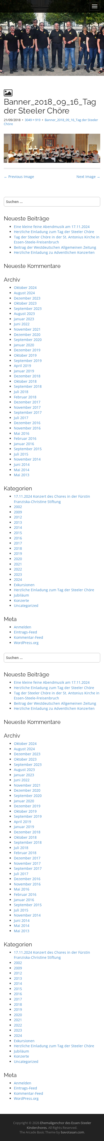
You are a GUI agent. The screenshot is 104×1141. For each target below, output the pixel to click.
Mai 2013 (21, 474)
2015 (18, 532)
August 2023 (24, 313)
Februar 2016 (25, 438)
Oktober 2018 (25, 381)
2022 (18, 569)
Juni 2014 (22, 464)
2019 (18, 553)
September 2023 (28, 308)
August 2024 (24, 292)
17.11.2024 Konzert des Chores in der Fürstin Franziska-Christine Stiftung (52, 499)
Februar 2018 (25, 397)
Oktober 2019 (25, 355)
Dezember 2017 (27, 402)
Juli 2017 (21, 417)
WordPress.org (26, 642)
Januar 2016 (24, 443)
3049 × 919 (32, 120)
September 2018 (28, 386)
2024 (18, 579)
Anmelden (22, 627)
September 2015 (28, 448)
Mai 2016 (21, 433)
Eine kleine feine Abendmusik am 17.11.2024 (52, 226)
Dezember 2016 (27, 422)
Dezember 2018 (27, 376)
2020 (18, 558)
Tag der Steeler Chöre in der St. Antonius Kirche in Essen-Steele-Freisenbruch (56, 240)
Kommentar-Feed (28, 637)
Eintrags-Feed (25, 632)
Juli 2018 (21, 391)
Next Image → (88, 176)
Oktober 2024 (25, 287)
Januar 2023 (24, 318)
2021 (18, 564)
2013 (18, 522)
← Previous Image (19, 176)
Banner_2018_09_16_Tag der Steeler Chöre (51, 122)
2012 (18, 517)
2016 (18, 538)
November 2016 (27, 428)
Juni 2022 (22, 324)
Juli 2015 (21, 454)
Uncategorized (26, 605)
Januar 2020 (24, 345)
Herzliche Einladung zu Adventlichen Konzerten (54, 252)
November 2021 (27, 329)
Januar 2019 (24, 371)
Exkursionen (24, 584)
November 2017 (27, 407)
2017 (18, 543)
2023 (18, 574)
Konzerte (21, 600)
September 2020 (28, 339)
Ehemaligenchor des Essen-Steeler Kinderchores (52, 28)
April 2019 (22, 365)
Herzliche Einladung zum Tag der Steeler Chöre (54, 231)
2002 (18, 506)
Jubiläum (21, 595)
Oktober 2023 (25, 303)
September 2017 (28, 412)
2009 (18, 512)
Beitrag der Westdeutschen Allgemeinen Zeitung (55, 247)
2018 (18, 548)
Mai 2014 (21, 469)
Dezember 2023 (27, 298)
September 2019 (28, 360)
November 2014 (27, 459)
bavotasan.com (72, 1132)
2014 (18, 527)
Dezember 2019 (27, 350)
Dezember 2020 (27, 334)
